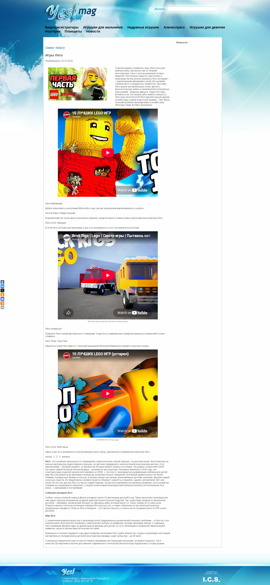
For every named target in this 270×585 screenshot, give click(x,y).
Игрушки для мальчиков (103, 27)
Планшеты (73, 31)
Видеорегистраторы (61, 27)
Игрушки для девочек (207, 27)
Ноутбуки (52, 31)
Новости (93, 31)
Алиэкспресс (174, 27)
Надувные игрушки (143, 27)
